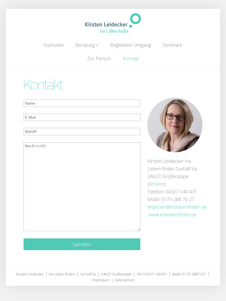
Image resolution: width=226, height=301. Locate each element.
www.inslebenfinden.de (172, 214)
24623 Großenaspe (116, 274)
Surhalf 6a (88, 274)
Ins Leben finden (62, 274)
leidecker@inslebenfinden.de (177, 207)
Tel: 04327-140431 (152, 274)
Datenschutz (124, 279)
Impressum (101, 279)
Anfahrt (156, 184)
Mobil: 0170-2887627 (189, 274)
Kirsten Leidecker (30, 274)
